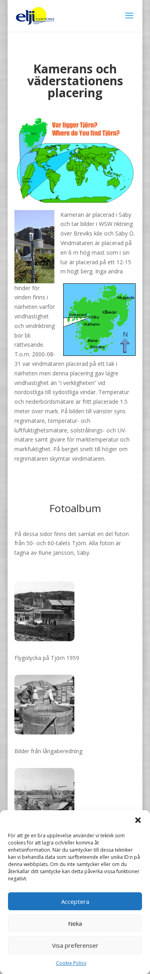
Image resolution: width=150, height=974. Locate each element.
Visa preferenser (75, 945)
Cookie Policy (71, 963)
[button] (138, 820)
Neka (75, 923)
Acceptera (75, 901)
